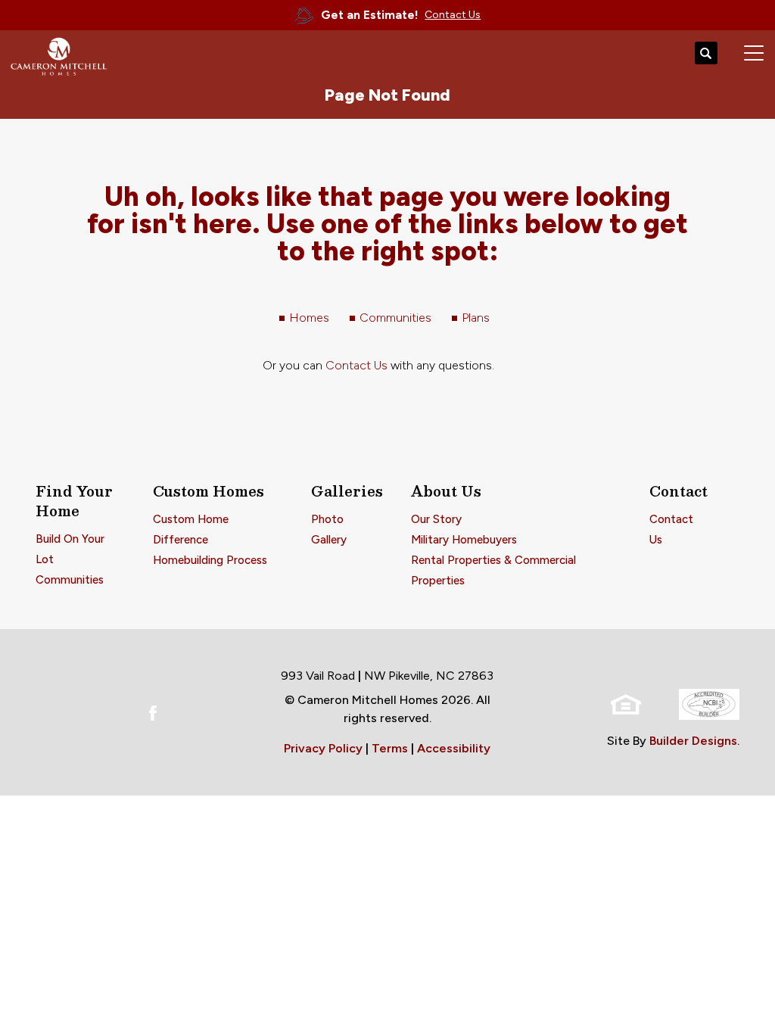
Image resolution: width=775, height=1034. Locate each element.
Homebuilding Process (210, 560)
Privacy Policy (323, 748)
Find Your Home (74, 501)
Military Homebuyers (464, 540)
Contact (678, 491)
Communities (395, 317)
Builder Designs (693, 740)
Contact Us (356, 365)
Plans (476, 317)
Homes (309, 317)
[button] (706, 54)
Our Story (436, 519)
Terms (390, 748)
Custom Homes (208, 491)
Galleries (347, 491)
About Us (446, 491)
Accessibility (453, 748)
